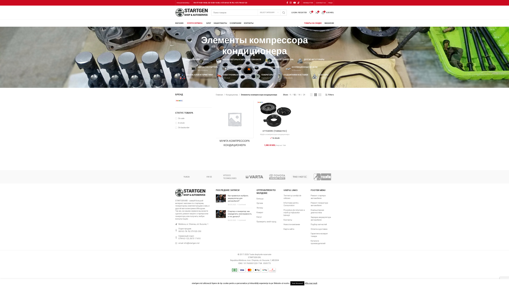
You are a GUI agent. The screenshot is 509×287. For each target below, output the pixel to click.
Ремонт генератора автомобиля (319, 204)
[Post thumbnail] (221, 200)
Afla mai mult (311, 283)
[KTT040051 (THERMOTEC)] (275, 114)
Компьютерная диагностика (317, 211)
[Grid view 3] (315, 94)
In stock (181, 123)
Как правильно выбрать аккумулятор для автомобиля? (238, 198)
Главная (219, 95)
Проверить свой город (266, 222)
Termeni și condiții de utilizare (292, 197)
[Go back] (172, 45)
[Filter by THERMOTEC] (184, 101)
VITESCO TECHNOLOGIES (229, 176)
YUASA (187, 177)
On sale (181, 118)
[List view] (311, 94)
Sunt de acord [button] (297, 283)
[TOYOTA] (277, 176)
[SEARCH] (284, 13)
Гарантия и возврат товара (319, 235)
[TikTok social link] (298, 3)
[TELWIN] (322, 176)
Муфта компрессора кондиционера (274, 134)
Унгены (260, 208)
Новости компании (292, 224)
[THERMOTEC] (299, 176)
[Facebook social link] (287, 3)
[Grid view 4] (319, 94)
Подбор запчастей (319, 224)
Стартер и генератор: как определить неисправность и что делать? (240, 214)
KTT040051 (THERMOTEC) (275, 131)
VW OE (209, 177)
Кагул (259, 217)
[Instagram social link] (290, 3)
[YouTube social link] (294, 3)
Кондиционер (232, 95)
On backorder (183, 127)
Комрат (260, 212)
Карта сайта (289, 229)
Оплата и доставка (319, 229)
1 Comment (241, 205)
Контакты (288, 220)
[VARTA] (254, 176)
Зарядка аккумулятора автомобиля (321, 218)
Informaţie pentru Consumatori (291, 204)
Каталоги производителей (318, 242)
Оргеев (260, 203)
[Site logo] (192, 12)
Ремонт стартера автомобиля (318, 197)
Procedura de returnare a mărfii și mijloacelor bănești (294, 212)
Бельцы (260, 199)
